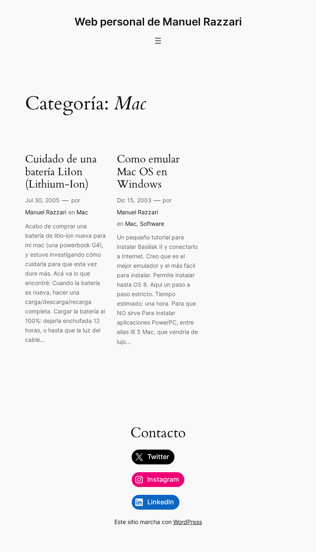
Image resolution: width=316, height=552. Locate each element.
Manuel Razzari (45, 212)
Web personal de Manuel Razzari (158, 21)
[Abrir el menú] (158, 41)
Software (152, 223)
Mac (82, 212)
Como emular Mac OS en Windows (148, 172)
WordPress (187, 521)
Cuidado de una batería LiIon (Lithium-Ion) (61, 172)
